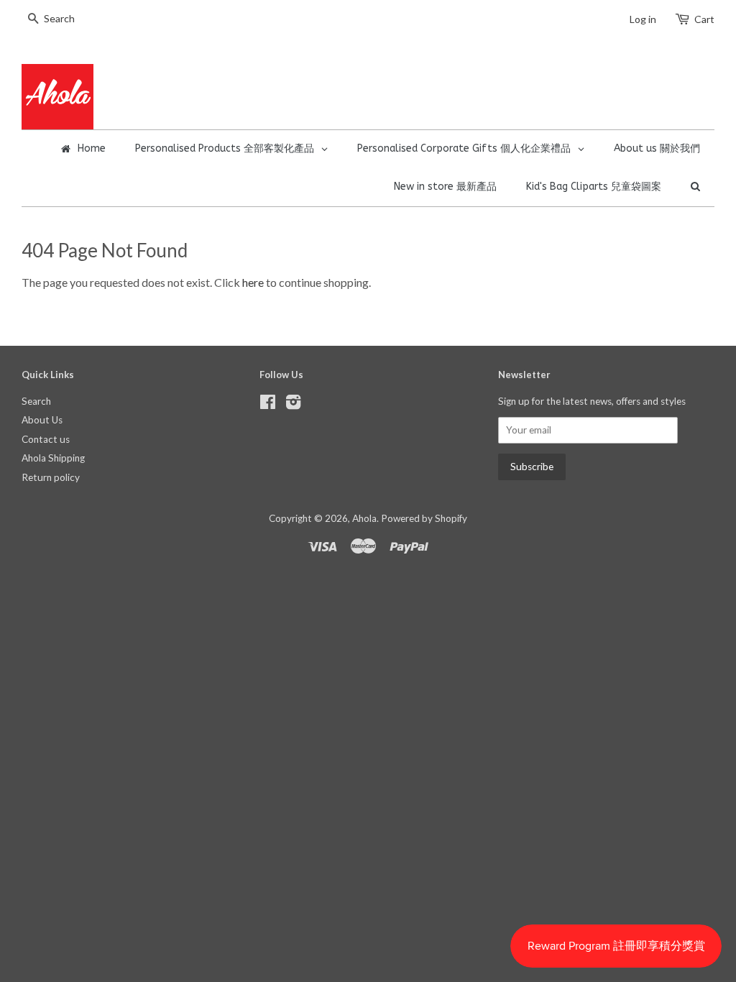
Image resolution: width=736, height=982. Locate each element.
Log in (643, 19)
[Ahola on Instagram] (293, 404)
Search (36, 401)
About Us (42, 420)
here (253, 282)
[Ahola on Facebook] (267, 404)
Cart (704, 19)
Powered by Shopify (424, 518)
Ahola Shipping (53, 458)
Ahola (364, 518)
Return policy (51, 477)
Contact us (46, 439)
